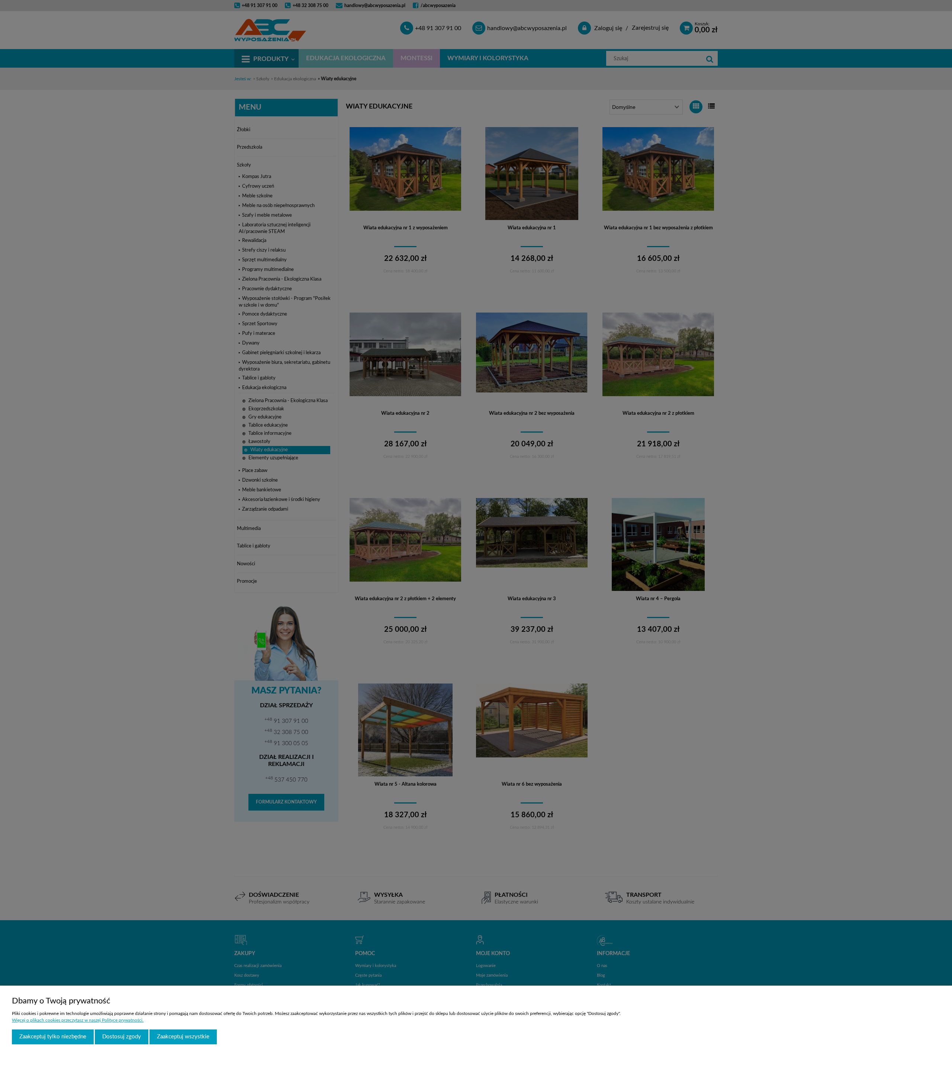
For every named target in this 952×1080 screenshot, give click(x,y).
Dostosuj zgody (121, 1036)
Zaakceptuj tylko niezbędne (52, 1036)
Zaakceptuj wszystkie (183, 1036)
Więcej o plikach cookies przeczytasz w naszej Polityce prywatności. (78, 1020)
